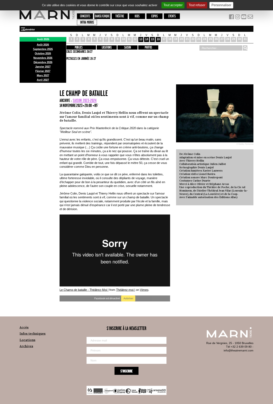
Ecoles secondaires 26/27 (79, 52)
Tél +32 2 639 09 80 (239, 346)
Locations (107, 47)
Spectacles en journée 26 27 (80, 59)
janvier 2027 (43, 66)
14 (146, 39)
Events (172, 16)
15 (152, 39)
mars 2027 (43, 75)
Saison (127, 47)
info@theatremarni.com (238, 350)
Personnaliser (221, 5)
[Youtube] (244, 17)
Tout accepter (172, 5)
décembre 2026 (43, 62)
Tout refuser (197, 5)
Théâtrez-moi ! (125, 289)
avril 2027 (43, 79)
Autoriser (128, 298)
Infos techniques (33, 333)
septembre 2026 (43, 49)
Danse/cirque (102, 16)
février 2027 (42, 71)
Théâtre (119, 16)
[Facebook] (232, 17)
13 (140, 39)
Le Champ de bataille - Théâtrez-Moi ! (84, 289)
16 (158, 39)
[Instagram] (238, 17)
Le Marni (47, 20)
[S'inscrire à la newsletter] (250, 17)
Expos (154, 16)
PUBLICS (79, 47)
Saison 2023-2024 (85, 100)
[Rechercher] (245, 48)
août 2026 (43, 44)
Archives (26, 346)
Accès (24, 327)
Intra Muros (87, 22)
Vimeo (144, 289)
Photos (148, 47)
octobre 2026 (43, 53)
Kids (137, 16)
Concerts (85, 16)
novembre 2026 (42, 57)
